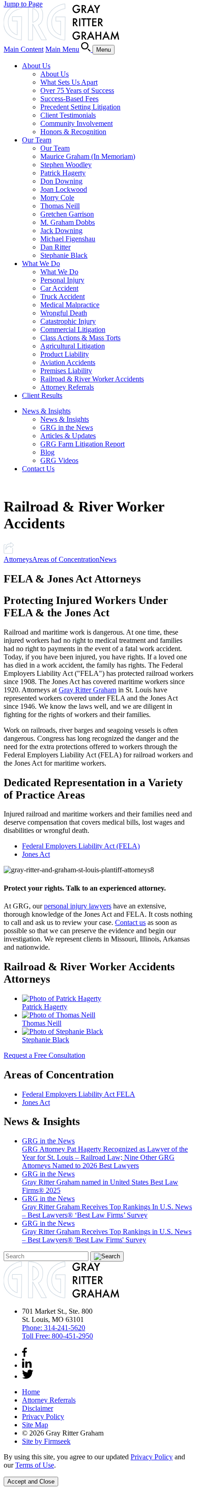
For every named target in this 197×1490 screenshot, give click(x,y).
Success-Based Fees (69, 99)
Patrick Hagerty (63, 173)
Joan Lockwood (63, 189)
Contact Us (38, 469)
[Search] (87, 49)
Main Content (24, 49)
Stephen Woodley (66, 165)
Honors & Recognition (73, 132)
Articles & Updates (68, 436)
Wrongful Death (63, 313)
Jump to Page (23, 4)
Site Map (35, 1425)
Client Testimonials (68, 115)
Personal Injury (62, 280)
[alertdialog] (98, 1469)
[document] (98, 1461)
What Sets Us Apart (69, 82)
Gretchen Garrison (67, 214)
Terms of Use (34, 1465)
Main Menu (62, 49)
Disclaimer (37, 1408)
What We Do (41, 263)
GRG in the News (66, 427)
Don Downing (61, 181)
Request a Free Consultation (44, 1055)
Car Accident (59, 288)
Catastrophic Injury (68, 321)
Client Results (42, 395)
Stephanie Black (64, 255)
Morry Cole (57, 197)
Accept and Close (31, 1481)
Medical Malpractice (69, 305)
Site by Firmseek (46, 1441)
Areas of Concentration (65, 559)
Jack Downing (61, 230)
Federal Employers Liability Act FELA (78, 1094)
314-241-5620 (53, 1328)
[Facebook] (24, 1354)
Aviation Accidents (67, 362)
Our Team (36, 140)
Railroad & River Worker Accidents (92, 379)
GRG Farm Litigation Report (82, 444)
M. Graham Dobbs (67, 222)
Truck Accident (62, 296)
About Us (36, 66)
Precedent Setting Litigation (80, 107)
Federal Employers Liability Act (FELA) (81, 846)
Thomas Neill (60, 206)
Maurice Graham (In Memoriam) (87, 156)
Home (31, 1392)
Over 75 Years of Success (77, 90)
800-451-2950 (57, 1336)
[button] (9, 551)
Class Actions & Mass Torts (80, 338)
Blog (47, 452)
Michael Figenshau (67, 239)
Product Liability (64, 354)
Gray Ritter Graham (87, 690)
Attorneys (18, 559)
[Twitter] (27, 1376)
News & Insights (46, 411)
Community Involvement (76, 123)
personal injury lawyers (77, 906)
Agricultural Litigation (72, 346)
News (107, 559)
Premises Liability (66, 371)
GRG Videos (59, 460)
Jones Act (36, 854)
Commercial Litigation (72, 329)
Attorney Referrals (67, 387)
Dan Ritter (55, 247)
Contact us (130, 922)
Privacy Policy (43, 1416)
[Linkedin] (27, 1365)
